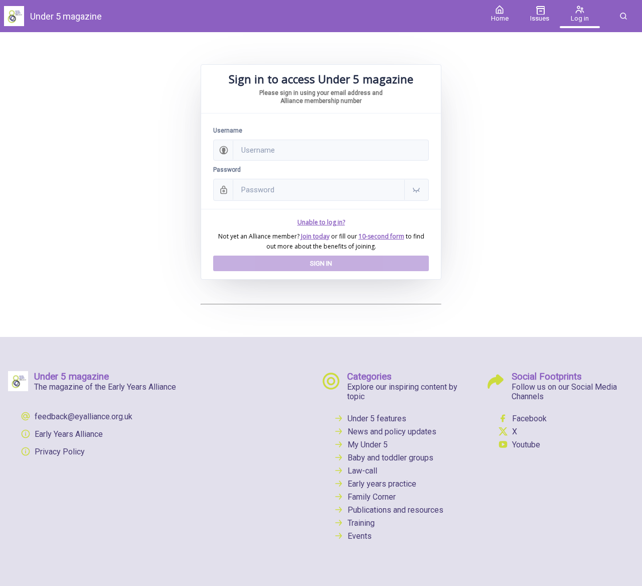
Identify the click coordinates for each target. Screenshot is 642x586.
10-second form (381, 236)
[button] (623, 16)
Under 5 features (377, 418)
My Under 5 (368, 444)
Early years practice (382, 484)
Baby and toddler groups (390, 457)
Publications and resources (395, 510)
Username (227, 130)
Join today (315, 236)
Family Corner (372, 497)
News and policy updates (392, 431)
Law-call (362, 471)
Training (361, 523)
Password (227, 169)
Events (360, 536)
